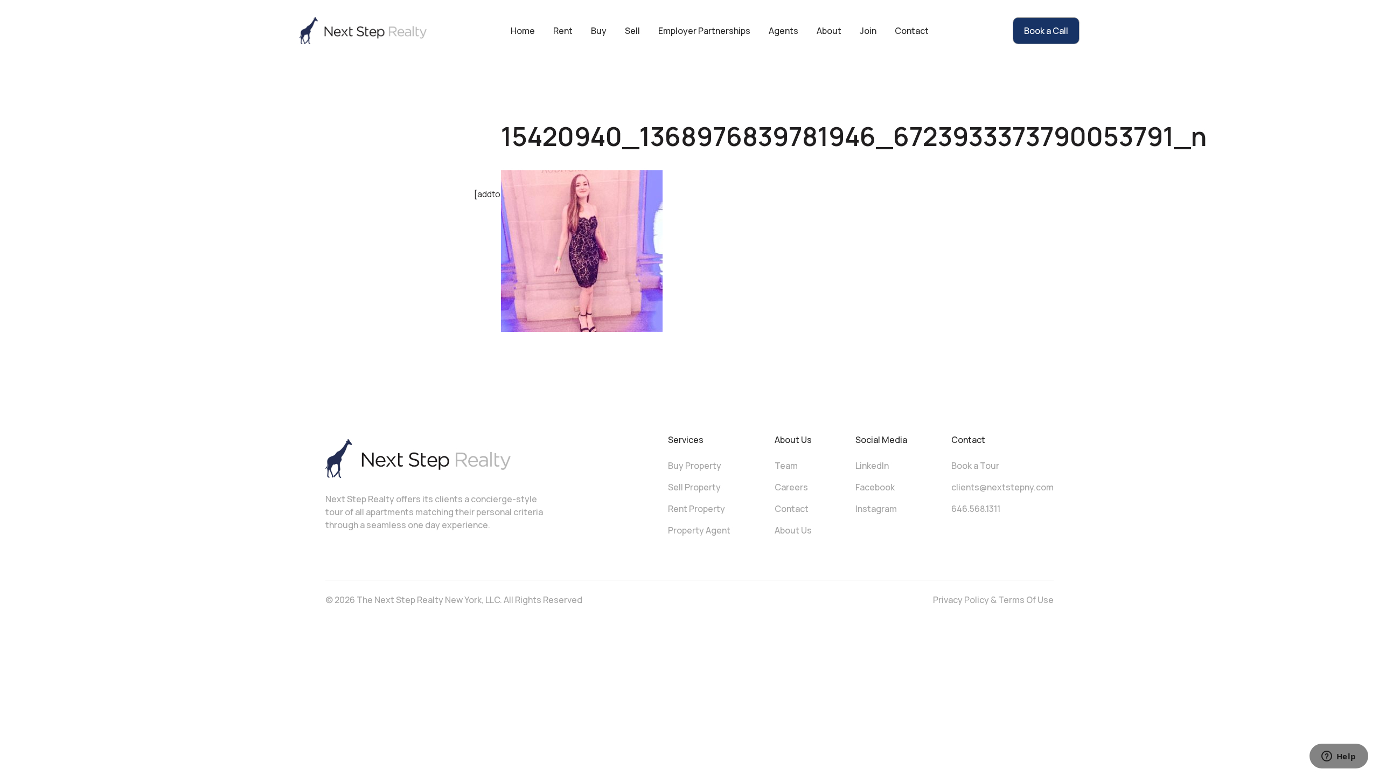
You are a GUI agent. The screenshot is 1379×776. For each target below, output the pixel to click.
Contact (912, 31)
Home (523, 31)
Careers (791, 487)
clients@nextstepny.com (1002, 487)
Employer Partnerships (704, 31)
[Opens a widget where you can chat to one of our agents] (1338, 757)
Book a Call (1046, 31)
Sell (632, 31)
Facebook (875, 487)
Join (868, 31)
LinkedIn (872, 466)
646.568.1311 (975, 509)
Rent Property (696, 509)
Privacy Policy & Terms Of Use (993, 600)
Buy (599, 31)
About (829, 31)
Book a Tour (975, 466)
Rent (563, 31)
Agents (783, 31)
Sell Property (694, 487)
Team (786, 466)
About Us (793, 530)
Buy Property (694, 466)
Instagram (876, 509)
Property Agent (699, 530)
